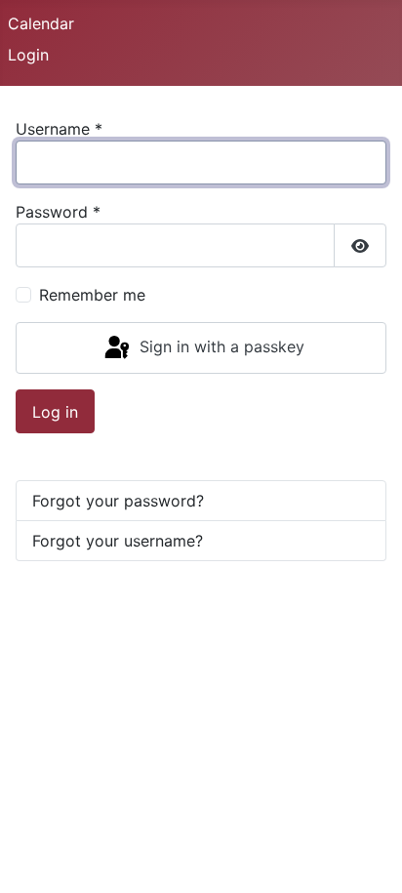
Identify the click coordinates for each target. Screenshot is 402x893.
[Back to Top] (367, 856)
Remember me (92, 294)
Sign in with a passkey (219, 346)
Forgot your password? (118, 500)
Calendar (41, 23)
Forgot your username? (117, 540)
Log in (55, 412)
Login (28, 54)
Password (58, 212)
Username (59, 129)
